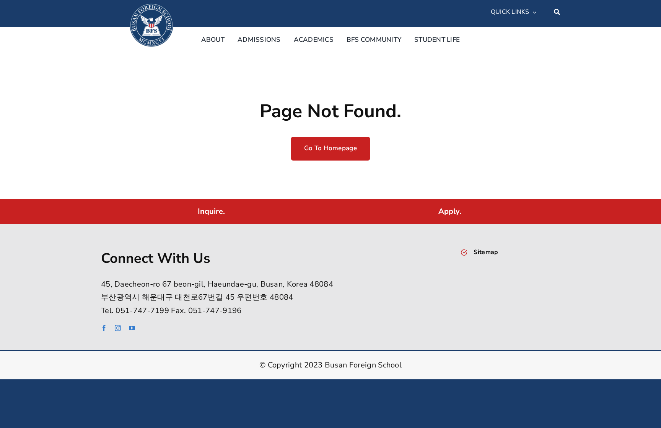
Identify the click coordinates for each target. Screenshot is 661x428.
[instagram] (118, 328)
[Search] (557, 12)
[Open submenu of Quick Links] (532, 12)
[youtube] (132, 328)
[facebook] (104, 328)
